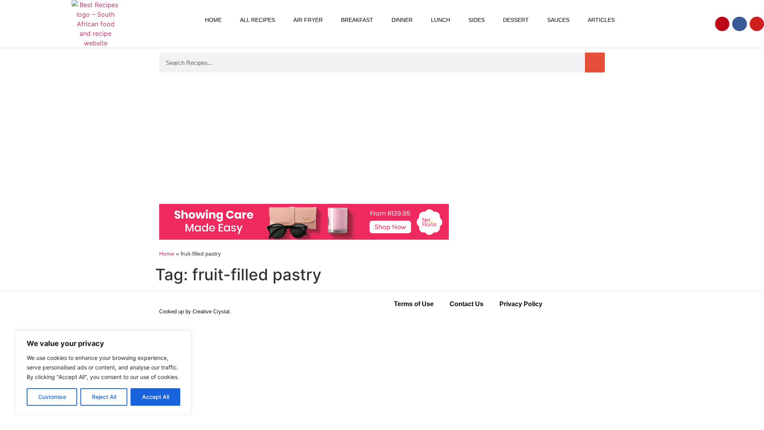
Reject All (104, 396)
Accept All (155, 396)
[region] (103, 372)
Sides (476, 20)
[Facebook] (739, 24)
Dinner (402, 20)
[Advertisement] (382, 140)
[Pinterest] (722, 24)
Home (213, 20)
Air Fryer (308, 20)
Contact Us (466, 304)
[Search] (595, 62)
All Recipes (257, 20)
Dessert (516, 20)
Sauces (558, 20)
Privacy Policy (520, 304)
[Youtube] (757, 24)
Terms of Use (414, 304)
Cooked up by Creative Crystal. (195, 312)
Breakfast (357, 20)
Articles (601, 20)
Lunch (440, 20)
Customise (52, 396)
